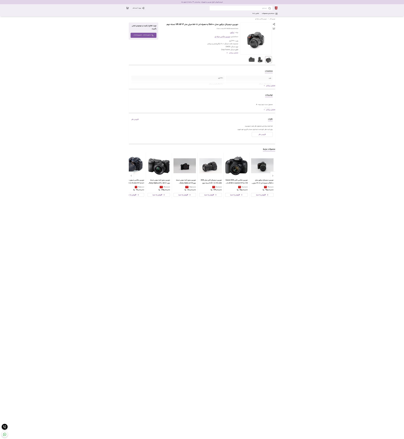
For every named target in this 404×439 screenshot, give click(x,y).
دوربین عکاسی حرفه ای (261, 19)
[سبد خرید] (127, 8)
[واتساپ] (5, 434)
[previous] (272, 175)
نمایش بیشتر (270, 86)
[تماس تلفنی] (5, 427)
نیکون (232, 32)
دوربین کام (272, 19)
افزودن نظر (135, 119)
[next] (131, 175)
